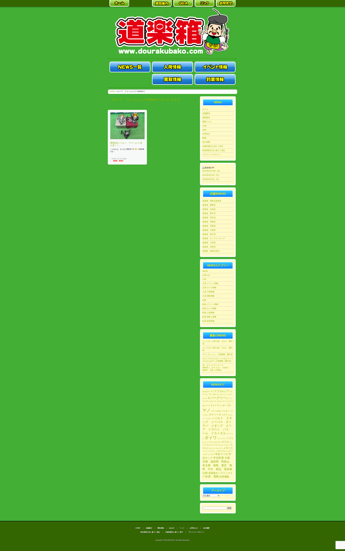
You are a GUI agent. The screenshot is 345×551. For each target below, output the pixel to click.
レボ (228, 451)
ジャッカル (216, 411)
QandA (171, 528)
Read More (140, 159)
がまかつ (206, 392)
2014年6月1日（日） (211, 175)
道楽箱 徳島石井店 (210, 251)
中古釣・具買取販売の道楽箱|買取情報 (172, 79)
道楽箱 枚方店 (209, 234)
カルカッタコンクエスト (225, 401)
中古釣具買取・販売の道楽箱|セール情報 (129, 79)
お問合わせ (194, 528)
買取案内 (206, 117)
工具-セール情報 (209, 287)
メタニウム (221, 451)
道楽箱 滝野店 (209, 247)
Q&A (204, 130)
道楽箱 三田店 (209, 242)
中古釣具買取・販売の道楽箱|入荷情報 (172, 67)
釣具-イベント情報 (210, 304)
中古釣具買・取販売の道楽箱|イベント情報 (215, 67)
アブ (212, 392)
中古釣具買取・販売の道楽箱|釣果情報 (215, 79)
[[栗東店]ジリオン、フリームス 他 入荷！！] (127, 139)
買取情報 (160, 528)
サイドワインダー (219, 405)
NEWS (205, 271)
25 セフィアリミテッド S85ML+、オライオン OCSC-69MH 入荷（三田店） (215, 367)
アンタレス (214, 394)
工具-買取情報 (208, 296)
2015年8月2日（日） (211, 179)
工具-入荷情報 (208, 292)
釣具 (204, 300)
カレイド (206, 406)
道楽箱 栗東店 (118, 161)
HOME (112, 91)
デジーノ (205, 442)
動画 (204, 138)
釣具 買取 (212, 476)
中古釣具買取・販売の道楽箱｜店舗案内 (140, 3)
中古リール (221, 454)
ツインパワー (221, 438)
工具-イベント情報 (210, 283)
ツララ (230, 438)
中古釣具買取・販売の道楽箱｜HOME (119, 3)
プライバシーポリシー (211, 154)
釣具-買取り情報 (209, 317)
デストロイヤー (215, 442)
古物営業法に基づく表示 (212, 146)
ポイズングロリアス (216, 448)
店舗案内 (206, 113)
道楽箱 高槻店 (209, 226)
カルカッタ (212, 401)
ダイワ (211, 438)
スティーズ (215, 414)
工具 (204, 279)
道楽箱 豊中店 (209, 213)
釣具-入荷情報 (208, 313)
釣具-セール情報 (209, 308)
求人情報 (206, 142)
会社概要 (206, 528)
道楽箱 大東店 (209, 230)
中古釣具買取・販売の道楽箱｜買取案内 (162, 3)
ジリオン (225, 411)
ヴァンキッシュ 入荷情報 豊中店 (217, 354)
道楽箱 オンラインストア (213, 238)
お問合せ (206, 134)
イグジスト (223, 394)
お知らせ (206, 275)
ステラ (225, 415)
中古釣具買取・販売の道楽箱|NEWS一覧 (129, 67)
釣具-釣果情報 (208, 321)
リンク (182, 528)
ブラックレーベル (221, 445)
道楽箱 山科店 (209, 209)
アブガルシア (221, 391)
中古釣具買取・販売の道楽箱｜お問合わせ (226, 3)
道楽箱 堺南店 (209, 222)
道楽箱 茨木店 (209, 217)
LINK (204, 126)
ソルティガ (210, 418)
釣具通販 (224, 476)
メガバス (228, 448)
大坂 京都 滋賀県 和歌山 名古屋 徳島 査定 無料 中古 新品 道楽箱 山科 (218, 465)
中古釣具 (218, 457)
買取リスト (207, 122)
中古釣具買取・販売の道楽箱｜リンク (204, 3)
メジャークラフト (208, 451)
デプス (225, 442)
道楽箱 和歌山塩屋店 (211, 201)
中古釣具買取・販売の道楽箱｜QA (183, 3)
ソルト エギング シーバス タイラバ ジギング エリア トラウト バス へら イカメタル (217, 426)
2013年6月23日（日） (211, 171)
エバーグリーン (218, 398)
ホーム (205, 109)
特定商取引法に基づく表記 (213, 150)
